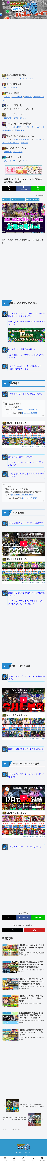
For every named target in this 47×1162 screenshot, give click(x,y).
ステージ (8, 161)
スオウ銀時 (16, 127)
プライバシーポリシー (23, 1152)
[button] (42, 622)
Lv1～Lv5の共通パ (11, 88)
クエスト (7, 199)
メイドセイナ (17, 97)
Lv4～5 (24, 161)
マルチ (38, 127)
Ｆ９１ (7, 97)
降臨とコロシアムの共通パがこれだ (18, 78)
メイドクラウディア (10, 143)
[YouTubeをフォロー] (34, 930)
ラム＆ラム (17, 152)
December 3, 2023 (29, 413)
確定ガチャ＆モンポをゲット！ (17, 118)
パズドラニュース (19, 199)
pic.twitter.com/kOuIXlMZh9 (22, 495)
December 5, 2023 (29, 498)
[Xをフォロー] (12, 930)
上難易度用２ (18, 130)
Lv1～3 (16, 161)
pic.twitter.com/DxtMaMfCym (26, 409)
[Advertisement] (23, 47)
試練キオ (28, 97)
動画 (29, 199)
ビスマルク (38, 139)
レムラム (15, 139)
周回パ (37, 199)
